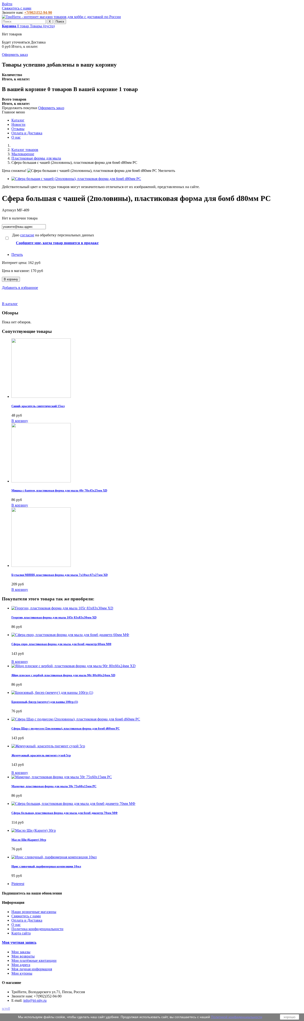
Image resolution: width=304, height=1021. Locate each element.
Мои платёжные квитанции (34, 960)
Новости (18, 124)
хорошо (289, 1017)
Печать (17, 255)
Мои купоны (21, 973)
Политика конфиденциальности (37, 929)
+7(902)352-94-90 (38, 12)
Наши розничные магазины (33, 912)
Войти (7, 4)
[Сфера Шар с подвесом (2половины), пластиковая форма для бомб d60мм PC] (75, 719)
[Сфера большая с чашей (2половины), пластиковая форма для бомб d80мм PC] (76, 179)
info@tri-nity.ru (35, 1000)
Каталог (17, 120)
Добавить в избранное (20, 288)
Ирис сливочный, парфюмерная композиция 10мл (46, 866)
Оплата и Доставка (26, 133)
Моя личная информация (31, 969)
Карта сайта (21, 933)
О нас (16, 137)
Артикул (9, 210)
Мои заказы (20, 952)
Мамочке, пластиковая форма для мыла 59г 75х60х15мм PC (53, 786)
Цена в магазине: (16, 271)
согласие (27, 235)
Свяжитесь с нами (16, 8)
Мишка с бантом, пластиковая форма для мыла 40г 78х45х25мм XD (59, 490)
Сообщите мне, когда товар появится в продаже (57, 243)
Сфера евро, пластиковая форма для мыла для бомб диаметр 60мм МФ (61, 644)
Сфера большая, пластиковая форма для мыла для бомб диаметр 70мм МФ (64, 813)
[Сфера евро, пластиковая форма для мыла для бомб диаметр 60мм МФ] (70, 635)
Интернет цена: (15, 263)
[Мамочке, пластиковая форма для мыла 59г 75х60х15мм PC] (61, 777)
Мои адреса (20, 965)
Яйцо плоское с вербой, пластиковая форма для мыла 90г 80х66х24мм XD (63, 675)
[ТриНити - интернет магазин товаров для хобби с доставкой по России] (61, 17)
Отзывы (17, 129)
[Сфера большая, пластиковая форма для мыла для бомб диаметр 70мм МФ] (73, 804)
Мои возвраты (23, 956)
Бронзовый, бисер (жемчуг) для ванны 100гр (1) (44, 702)
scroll (6, 1008)
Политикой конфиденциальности (236, 1017)
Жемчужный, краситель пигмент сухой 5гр (41, 755)
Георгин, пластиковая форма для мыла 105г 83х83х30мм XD (53, 617)
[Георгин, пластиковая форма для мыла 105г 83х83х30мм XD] (62, 608)
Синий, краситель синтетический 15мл (38, 406)
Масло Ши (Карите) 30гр (28, 839)
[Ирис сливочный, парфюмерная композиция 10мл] (54, 857)
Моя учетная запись (19, 942)
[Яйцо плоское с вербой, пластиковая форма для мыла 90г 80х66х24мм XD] (73, 666)
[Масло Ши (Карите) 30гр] (33, 830)
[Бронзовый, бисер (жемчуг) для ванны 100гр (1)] (52, 692)
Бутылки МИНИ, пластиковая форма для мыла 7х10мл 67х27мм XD (59, 575)
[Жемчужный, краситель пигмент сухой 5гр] (48, 746)
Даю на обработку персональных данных (53, 235)
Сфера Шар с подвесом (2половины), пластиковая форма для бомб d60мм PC (65, 728)
